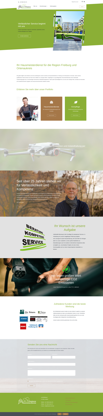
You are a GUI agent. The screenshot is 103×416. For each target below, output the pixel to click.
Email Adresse (31, 361)
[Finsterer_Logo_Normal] (24, 4)
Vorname (30, 354)
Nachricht (30, 368)
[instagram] (82, 1)
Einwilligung (30, 378)
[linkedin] (84, 1)
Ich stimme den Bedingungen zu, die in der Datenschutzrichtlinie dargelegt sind (46, 381)
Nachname (55, 354)
